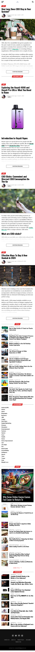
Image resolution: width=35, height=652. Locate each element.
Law (2, 442)
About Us (13, 640)
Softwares (4, 452)
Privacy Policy (21, 640)
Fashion (3, 431)
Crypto (3, 419)
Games (3, 433)
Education (4, 427)
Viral (2, 460)
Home (3, 439)
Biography (4, 413)
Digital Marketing (6, 423)
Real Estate (4, 448)
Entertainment (5, 429)
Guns (2, 435)
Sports (3, 454)
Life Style (4, 444)
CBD (2, 417)
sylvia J (9, 16)
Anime (3, 409)
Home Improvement (7, 441)
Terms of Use (18, 642)
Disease (3, 425)
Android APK (5, 407)
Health (3, 437)
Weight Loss (4, 462)
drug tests (15, 49)
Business (4, 415)
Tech (2, 456)
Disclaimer (28, 640)
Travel (3, 458)
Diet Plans (4, 421)
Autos (3, 411)
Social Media (5, 450)
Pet (2, 446)
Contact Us (6, 640)
